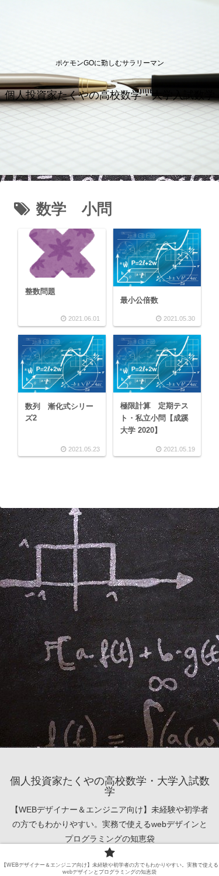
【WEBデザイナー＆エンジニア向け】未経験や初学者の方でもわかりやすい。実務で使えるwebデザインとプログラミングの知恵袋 (109, 824)
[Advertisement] (109, 626)
